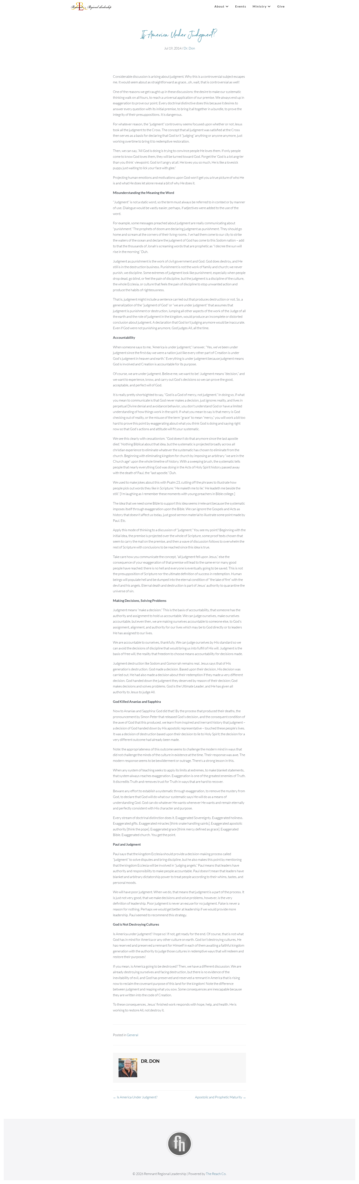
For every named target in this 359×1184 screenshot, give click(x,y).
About (219, 6)
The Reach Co (216, 1174)
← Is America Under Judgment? (135, 1097)
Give (281, 6)
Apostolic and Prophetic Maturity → (220, 1097)
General (132, 1035)
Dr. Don (189, 48)
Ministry (260, 6)
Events (240, 6)
